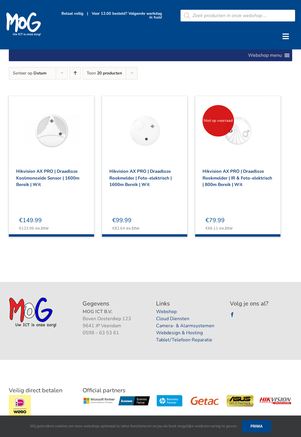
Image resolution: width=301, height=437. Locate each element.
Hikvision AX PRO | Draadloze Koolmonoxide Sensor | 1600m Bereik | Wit (47, 177)
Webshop (166, 311)
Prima (256, 426)
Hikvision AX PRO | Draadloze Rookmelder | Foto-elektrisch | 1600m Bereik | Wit (140, 177)
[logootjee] (33, 299)
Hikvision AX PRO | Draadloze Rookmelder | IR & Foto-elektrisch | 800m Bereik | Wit (237, 177)
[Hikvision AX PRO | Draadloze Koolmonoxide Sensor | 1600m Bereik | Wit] (51, 125)
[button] (265, 55)
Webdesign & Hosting (179, 333)
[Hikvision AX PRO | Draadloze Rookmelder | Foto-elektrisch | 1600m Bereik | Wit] (144, 125)
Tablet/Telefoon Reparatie (184, 340)
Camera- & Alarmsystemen (185, 326)
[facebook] (232, 314)
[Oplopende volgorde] (75, 73)
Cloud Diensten (172, 318)
